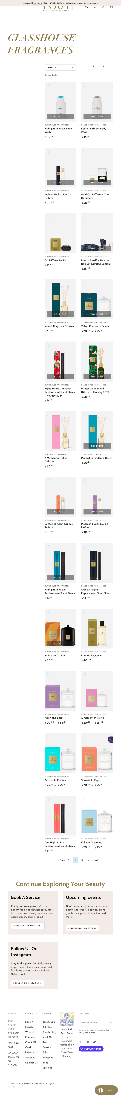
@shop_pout (18, 974)
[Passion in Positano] (61, 753)
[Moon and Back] (61, 691)
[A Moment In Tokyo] (97, 691)
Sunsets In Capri (90, 780)
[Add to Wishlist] (48, 85)
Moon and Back (54, 717)
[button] (87, 6)
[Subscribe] (111, 1022)
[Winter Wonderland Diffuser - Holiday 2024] (97, 361)
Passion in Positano (56, 780)
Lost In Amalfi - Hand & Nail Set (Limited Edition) (96, 262)
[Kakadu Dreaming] (97, 815)
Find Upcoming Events (82, 928)
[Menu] (10, 6)
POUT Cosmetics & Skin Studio (30, 1083)
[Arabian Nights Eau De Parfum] (61, 167)
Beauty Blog (49, 1032)
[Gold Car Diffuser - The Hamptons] (97, 167)
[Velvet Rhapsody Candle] (97, 299)
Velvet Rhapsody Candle (95, 326)
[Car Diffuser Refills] (61, 233)
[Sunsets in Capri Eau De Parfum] (61, 497)
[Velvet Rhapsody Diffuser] (61, 299)
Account (30, 1057)
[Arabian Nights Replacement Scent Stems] (97, 563)
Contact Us (31, 1062)
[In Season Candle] (61, 628)
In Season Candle (55, 655)
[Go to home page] (58, 6)
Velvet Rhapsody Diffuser (59, 326)
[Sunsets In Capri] (97, 753)
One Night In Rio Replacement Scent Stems (60, 844)
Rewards (30, 1037)
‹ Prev (61, 860)
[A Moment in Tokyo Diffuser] (61, 431)
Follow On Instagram (27, 983)
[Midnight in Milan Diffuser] (97, 431)
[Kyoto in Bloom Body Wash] (97, 102)
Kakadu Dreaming (91, 842)
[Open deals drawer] (95, 6)
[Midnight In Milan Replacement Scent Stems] (61, 563)
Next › (96, 860)
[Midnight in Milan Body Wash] (61, 102)
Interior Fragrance (91, 655)
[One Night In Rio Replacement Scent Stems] (61, 815)
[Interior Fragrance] (97, 628)
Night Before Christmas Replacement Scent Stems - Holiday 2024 (60, 392)
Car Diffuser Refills (56, 260)
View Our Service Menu (27, 925)
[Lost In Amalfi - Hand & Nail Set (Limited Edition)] (97, 233)
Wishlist (29, 1032)
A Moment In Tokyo (92, 717)
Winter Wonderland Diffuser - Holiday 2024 (95, 390)
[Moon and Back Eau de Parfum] (97, 497)
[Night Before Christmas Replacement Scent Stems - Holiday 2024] (61, 361)
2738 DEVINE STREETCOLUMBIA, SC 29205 (14, 1029)
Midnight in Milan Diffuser (96, 457)
